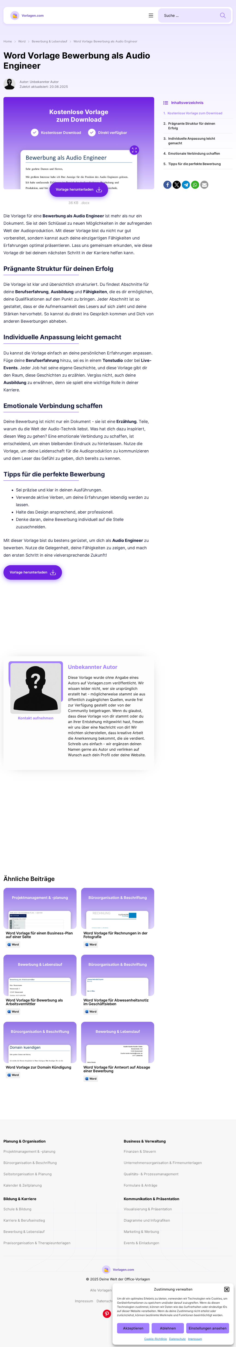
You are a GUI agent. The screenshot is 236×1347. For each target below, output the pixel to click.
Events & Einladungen (141, 1243)
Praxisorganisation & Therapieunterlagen (37, 1243)
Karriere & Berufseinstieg (24, 1220)
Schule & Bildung (17, 1209)
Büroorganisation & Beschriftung (30, 1163)
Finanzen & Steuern (140, 1151)
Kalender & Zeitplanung (22, 1185)
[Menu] (151, 15)
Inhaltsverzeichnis (187, 102)
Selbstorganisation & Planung (27, 1174)
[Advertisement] (78, 619)
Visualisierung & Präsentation (148, 1209)
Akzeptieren (133, 1328)
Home (7, 41)
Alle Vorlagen (101, 1290)
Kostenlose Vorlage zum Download (195, 113)
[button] (226, 1289)
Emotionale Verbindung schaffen (194, 153)
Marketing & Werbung (141, 1231)
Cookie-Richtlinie (155, 1339)
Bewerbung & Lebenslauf (49, 41)
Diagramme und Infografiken (147, 1220)
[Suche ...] (223, 15)
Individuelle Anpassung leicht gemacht (191, 140)
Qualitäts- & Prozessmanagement (151, 1174)
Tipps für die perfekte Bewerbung (194, 164)
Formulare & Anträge (140, 1185)
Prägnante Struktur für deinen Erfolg (191, 125)
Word (22, 41)
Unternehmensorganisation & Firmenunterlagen (163, 1163)
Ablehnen (168, 1328)
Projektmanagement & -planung (29, 1151)
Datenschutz (177, 1339)
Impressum (195, 1339)
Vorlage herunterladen (74, 189)
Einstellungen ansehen (208, 1328)
